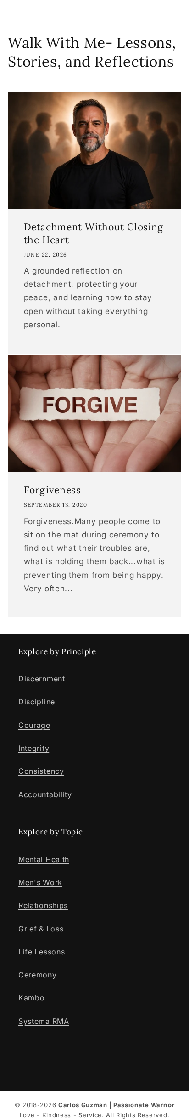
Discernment (41, 678)
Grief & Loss (40, 928)
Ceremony (37, 974)
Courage (34, 725)
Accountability (45, 794)
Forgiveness (52, 490)
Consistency (41, 771)
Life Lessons (41, 951)
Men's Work (40, 882)
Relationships (43, 905)
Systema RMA (43, 1021)
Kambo (31, 997)
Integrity (33, 748)
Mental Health (43, 859)
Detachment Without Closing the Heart (93, 233)
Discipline (36, 701)
